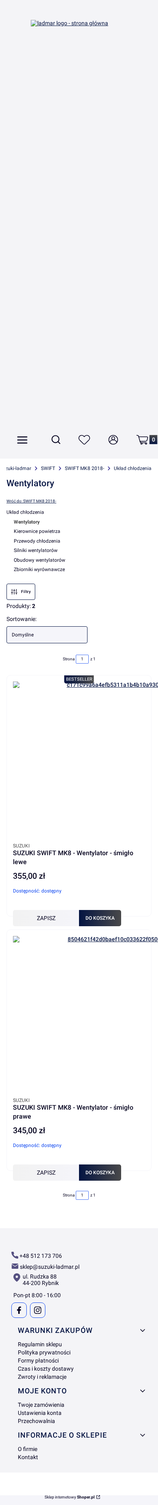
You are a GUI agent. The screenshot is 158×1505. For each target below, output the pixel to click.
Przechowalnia (36, 1421)
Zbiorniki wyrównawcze (39, 569)
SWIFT (48, 468)
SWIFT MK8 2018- (84, 468)
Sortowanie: (21, 619)
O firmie (27, 1449)
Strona (69, 659)
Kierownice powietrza (37, 531)
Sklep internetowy (70, 1497)
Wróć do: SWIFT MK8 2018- (31, 501)
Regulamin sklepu (40, 1344)
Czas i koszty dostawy (46, 1368)
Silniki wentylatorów (36, 550)
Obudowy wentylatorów (39, 560)
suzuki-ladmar (15, 468)
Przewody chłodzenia (37, 541)
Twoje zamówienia (41, 1405)
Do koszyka (100, 918)
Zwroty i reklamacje (42, 1376)
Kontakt (28, 1457)
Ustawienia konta (40, 1413)
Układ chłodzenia (133, 468)
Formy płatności (38, 1360)
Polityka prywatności (44, 1352)
